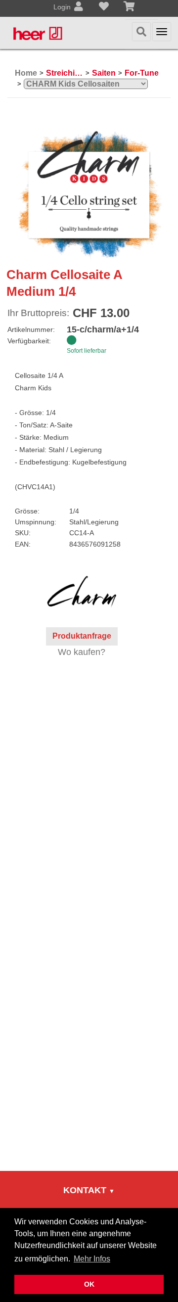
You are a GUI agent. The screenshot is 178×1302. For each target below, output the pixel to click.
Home (26, 73)
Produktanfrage (81, 636)
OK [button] (89, 1284)
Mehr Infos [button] (92, 1259)
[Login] (78, 7)
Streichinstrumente (64, 73)
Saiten (104, 73)
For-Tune (142, 73)
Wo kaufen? (81, 652)
